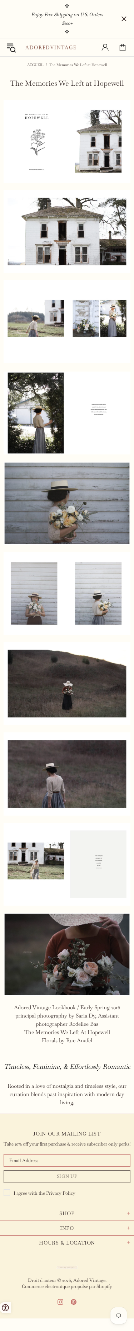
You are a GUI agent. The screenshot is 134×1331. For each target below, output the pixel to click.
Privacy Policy (60, 1193)
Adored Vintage (50, 47)
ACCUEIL (35, 64)
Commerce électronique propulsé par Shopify (67, 1286)
